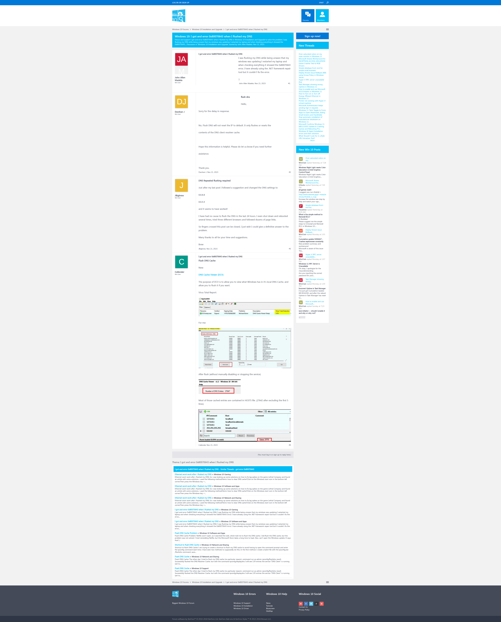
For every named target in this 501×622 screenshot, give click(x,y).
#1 (289, 83)
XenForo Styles (241, 619)
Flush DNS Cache (182, 556)
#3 (290, 249)
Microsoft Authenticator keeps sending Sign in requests (311, 106)
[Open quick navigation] (327, 29)
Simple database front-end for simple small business (311, 69)
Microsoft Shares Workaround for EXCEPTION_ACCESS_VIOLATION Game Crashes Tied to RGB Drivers (312, 62)
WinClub (302, 162)
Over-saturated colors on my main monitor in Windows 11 (310, 55)
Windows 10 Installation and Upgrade (213, 44)
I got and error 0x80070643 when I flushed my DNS (197, 509)
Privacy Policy (304, 609)
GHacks (302, 185)
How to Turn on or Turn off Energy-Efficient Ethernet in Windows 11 (309, 96)
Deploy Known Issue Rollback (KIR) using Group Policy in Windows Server (312, 75)
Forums (306, 20)
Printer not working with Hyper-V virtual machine (312, 101)
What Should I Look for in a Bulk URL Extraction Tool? (312, 137)
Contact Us (303, 607)
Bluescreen (270, 608)
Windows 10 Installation (243, 606)
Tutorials (269, 606)
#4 (290, 445)
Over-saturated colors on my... (316, 159)
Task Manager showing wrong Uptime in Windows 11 (311, 85)
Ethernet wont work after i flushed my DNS (193, 474)
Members (321, 20)
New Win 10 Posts (309, 149)
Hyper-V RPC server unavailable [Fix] (311, 80)
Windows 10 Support (242, 603)
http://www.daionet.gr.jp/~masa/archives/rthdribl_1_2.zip (312, 195)
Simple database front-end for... (315, 206)
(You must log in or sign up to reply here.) (274, 454)
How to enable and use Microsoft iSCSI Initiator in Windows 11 (312, 90)
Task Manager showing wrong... (315, 280)
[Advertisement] (218, 72)
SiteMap (269, 611)
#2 (290, 172)
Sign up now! (312, 36)
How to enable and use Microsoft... (315, 302)
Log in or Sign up (180, 2)
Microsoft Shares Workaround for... (312, 181)
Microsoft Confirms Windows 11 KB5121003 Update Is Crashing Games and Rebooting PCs (311, 126)
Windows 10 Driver (241, 608)
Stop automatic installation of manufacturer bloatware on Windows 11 (310, 119)
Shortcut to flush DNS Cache (187, 544)
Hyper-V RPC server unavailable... (313, 255)
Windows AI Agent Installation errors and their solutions (311, 132)
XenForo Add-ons (226, 619)
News (268, 603)
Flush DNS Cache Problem (186, 533)
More (312, 140)
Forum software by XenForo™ (195, 619)
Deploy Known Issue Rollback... (314, 231)
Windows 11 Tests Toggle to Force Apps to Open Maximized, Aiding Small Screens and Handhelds (312, 112)
